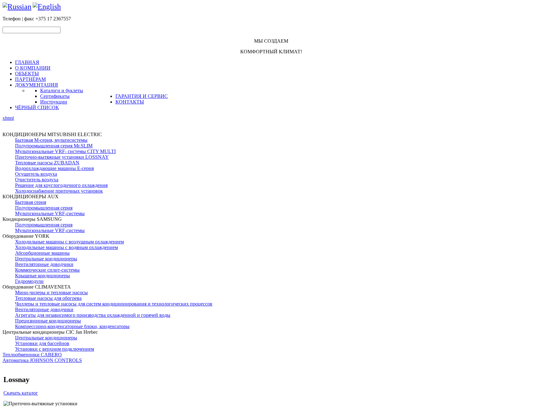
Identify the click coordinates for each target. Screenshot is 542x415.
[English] (47, 6)
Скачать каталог (20, 393)
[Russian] (17, 6)
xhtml (8, 118)
